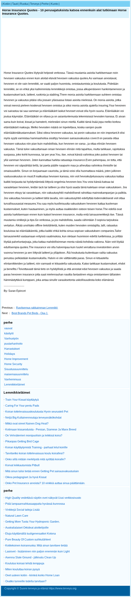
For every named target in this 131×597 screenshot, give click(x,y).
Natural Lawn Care (16, 515)
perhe (45, 3)
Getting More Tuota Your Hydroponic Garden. (32, 521)
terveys (34, 3)
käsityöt (8, 333)
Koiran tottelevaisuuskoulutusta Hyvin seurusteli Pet (36, 411)
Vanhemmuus (12, 379)
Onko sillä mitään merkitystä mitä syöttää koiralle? (35, 459)
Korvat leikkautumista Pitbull (22, 465)
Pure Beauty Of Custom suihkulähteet (28, 539)
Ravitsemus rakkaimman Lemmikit (37, 307)
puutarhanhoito (13, 343)
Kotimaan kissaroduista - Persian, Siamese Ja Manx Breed (40, 429)
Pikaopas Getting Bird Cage (22, 441)
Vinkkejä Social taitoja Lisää (22, 509)
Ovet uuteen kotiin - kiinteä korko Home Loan (32, 575)
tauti (15, 3)
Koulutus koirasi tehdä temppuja (24, 563)
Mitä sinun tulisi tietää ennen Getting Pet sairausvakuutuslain (42, 471)
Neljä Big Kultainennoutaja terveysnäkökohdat (33, 417)
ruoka (24, 3)
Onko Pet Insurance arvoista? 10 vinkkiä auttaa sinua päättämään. (45, 483)
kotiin (6, 3)
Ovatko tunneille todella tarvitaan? (25, 581)
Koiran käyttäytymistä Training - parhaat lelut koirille (36, 447)
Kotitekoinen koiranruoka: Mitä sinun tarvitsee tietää (36, 545)
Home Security (13, 364)
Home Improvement (16, 359)
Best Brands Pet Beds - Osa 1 (30, 313)
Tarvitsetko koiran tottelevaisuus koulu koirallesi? (34, 453)
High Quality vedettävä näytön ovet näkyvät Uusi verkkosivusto (43, 497)
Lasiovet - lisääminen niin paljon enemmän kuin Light (37, 551)
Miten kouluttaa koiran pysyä (22, 569)
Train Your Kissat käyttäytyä (22, 399)
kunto (54, 3)
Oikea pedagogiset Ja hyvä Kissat (25, 477)
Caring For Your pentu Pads (22, 405)
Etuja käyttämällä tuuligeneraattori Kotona (30, 533)
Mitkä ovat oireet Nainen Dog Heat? (26, 423)
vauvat (8, 328)
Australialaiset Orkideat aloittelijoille (27, 527)
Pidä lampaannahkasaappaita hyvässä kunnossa (35, 503)
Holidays (9, 353)
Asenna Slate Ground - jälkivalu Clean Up (30, 557)
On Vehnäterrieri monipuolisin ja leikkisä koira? (33, 435)
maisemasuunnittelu (16, 374)
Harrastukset (12, 348)
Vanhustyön (11, 338)
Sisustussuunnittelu (16, 369)
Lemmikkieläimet (14, 384)
